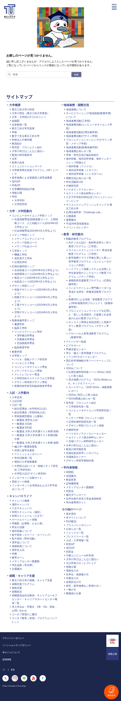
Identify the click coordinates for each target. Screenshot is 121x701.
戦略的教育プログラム (78, 238)
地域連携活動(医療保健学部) (82, 147)
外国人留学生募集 (24, 450)
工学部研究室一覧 (79, 406)
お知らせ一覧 (73, 529)
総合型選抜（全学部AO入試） (31, 408)
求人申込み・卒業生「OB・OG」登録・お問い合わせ (34, 608)
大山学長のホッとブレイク (81, 563)
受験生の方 (72, 570)
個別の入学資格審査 (25, 461)
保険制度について (22, 546)
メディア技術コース (25, 242)
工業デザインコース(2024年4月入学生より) (36, 306)
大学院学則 (20, 204)
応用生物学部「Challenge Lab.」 (84, 212)
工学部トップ (19, 250)
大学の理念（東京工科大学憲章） (31, 113)
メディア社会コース (25, 246)
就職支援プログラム (23, 584)
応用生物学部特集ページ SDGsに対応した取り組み (90, 374)
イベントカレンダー (77, 227)
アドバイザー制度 (76, 341)
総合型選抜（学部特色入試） (30, 412)
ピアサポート (73, 345)
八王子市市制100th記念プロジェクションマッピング (89, 199)
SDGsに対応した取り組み (83, 394)
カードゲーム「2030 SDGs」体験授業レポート (90, 389)
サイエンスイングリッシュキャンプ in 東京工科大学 (89, 206)
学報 (14, 132)
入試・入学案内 (19, 392)
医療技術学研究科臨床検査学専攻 (33, 386)
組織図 (15, 121)
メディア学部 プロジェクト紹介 (86, 418)
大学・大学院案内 (20, 211)
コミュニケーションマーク (27, 166)
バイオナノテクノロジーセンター (87, 433)
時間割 (70, 472)
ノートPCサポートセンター (81, 357)
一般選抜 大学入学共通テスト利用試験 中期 (36, 437)
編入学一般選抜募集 (25, 446)
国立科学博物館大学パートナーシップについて (88, 362)
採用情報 (6, 659)
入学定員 (17, 397)
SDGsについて (74, 368)
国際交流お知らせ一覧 (78, 178)
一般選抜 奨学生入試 (26, 420)
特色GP (16, 185)
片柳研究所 (72, 185)
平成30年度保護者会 (77, 223)
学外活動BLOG (74, 182)
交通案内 (17, 569)
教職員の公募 (73, 593)
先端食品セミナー (76, 456)
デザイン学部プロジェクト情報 (86, 425)
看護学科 (19, 324)
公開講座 (71, 216)
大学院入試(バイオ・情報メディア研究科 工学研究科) (36, 468)
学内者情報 (70, 467)
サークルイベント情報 (24, 519)
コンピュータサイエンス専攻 (30, 367)
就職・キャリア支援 (22, 575)
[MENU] (114, 7)
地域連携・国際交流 (76, 105)
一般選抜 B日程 (23, 427)
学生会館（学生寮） (23, 565)
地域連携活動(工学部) (78, 121)
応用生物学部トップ (23, 266)
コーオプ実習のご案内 (24, 614)
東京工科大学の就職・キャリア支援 (32, 580)
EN (13, 669)
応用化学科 (20, 262)
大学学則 (19, 200)
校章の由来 (18, 162)
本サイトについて (76, 517)
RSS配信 (71, 521)
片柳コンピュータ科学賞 (80, 555)
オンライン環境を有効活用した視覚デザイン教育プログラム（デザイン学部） (90, 326)
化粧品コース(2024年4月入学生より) (35, 281)
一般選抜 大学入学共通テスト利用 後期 (36, 442)
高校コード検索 (20, 481)
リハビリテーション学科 (28, 331)
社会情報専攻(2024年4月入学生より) (35, 230)
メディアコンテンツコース (29, 238)
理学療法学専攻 (26, 335)
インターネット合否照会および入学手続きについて (34, 487)
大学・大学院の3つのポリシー (29, 117)
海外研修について (22, 531)
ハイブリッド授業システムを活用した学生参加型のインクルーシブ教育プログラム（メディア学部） (90, 273)
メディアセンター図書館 (26, 561)
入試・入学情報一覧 (77, 540)
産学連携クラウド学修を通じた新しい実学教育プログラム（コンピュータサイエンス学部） (90, 261)
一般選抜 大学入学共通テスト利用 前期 (36, 431)
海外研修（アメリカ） (81, 166)
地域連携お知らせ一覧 (78, 151)
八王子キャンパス (22, 508)
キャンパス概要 (20, 500)
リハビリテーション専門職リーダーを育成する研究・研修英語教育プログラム (90, 292)
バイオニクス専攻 (24, 363)
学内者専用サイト (76, 502)
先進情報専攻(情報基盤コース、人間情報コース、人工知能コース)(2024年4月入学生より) (36, 223)
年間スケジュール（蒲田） (27, 512)
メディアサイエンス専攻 (28, 370)
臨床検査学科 (21, 347)
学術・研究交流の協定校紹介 (82, 155)
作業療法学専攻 (26, 339)
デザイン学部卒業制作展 (80, 460)
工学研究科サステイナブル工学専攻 (34, 378)
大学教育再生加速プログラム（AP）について (35, 172)
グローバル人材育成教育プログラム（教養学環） (89, 335)
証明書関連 (72, 483)
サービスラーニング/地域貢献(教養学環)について (88, 115)
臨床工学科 (20, 328)
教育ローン (18, 557)
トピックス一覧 (75, 532)
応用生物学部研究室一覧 (82, 421)
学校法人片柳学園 (22, 139)
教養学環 (17, 351)
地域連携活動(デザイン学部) (82, 136)
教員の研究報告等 (22, 155)
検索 (76, 74)
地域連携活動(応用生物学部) (82, 132)
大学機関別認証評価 (23, 189)
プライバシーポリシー (78, 525)
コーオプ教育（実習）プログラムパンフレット (34, 620)
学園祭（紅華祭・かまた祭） (28, 523)
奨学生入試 (18, 550)
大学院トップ (19, 355)
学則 (14, 196)
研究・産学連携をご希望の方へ (83, 585)
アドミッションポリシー (28, 454)
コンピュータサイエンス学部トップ (32, 215)
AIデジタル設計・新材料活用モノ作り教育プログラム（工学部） (90, 244)
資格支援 (17, 588)
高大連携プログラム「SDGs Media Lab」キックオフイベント (90, 381)
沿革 (14, 158)
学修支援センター (76, 349)
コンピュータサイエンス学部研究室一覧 (90, 412)
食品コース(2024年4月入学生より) (33, 277)
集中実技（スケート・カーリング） (32, 534)
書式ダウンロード (76, 495)
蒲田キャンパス (20, 504)
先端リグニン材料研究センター (86, 441)
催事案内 (71, 220)
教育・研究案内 (73, 234)
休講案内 (71, 476)
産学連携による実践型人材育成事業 (32, 177)
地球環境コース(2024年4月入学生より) (36, 274)
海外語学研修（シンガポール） (86, 174)
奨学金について (20, 542)
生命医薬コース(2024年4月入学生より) (36, 270)
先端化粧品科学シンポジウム (82, 453)
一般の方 (71, 589)
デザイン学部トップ (23, 286)
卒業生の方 (72, 578)
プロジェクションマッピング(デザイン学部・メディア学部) (89, 141)
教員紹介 (17, 143)
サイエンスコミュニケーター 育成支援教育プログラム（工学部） (90, 252)
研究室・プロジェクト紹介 (27, 147)
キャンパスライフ (20, 496)
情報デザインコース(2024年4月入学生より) (36, 299)
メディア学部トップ (23, 235)
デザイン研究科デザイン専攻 (30, 382)
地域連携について (76, 109)
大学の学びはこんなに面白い (28, 151)
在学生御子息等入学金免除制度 (83, 498)
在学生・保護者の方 (77, 574)
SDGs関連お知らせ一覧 (82, 398)
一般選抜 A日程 (23, 423)
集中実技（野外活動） (24, 538)
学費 (14, 553)
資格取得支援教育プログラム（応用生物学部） (90, 282)
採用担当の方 (73, 582)
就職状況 (17, 591)
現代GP (16, 181)
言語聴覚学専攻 (26, 343)
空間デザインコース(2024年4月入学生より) (36, 314)
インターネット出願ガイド (27, 477)
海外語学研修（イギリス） (84, 170)
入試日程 (17, 401)
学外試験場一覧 (23, 458)
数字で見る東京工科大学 (26, 136)
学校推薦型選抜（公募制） (29, 416)
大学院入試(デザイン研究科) (30, 473)
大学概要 (15, 105)
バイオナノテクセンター (80, 189)
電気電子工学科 (23, 258)
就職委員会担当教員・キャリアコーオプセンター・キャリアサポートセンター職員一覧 (34, 599)
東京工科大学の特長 (23, 109)
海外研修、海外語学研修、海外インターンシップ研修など (88, 160)
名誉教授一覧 (19, 124)
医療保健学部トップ (23, 320)
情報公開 (17, 193)
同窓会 (70, 491)
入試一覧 (17, 405)
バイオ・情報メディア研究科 (30, 359)
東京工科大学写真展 (23, 128)
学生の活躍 (18, 527)
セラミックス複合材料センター (83, 193)
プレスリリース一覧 (77, 536)
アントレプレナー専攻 (27, 374)
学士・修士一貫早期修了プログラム (86, 353)
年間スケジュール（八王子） (28, 516)
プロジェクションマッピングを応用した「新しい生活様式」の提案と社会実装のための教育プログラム (90, 314)
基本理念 (71, 513)
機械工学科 (20, 254)
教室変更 (71, 479)
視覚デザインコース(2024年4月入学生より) (36, 291)
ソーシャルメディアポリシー (16, 645)
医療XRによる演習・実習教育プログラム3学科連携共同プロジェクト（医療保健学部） (91, 303)
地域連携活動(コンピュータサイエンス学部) (89, 126)
